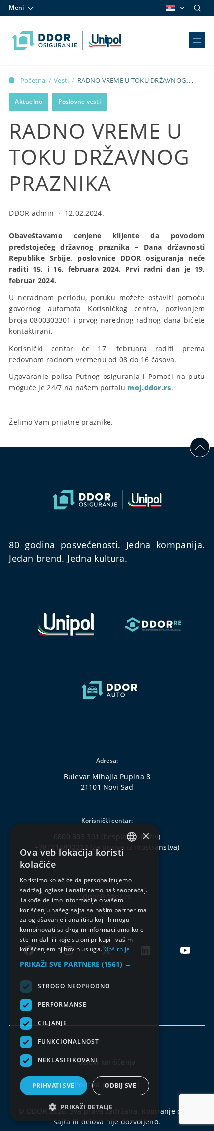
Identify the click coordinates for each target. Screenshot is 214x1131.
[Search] (197, 8)
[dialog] (84, 972)
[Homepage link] (66, 40)
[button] (84, 964)
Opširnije (117, 949)
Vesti (62, 80)
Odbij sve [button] (120, 1085)
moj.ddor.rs (149, 387)
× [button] (145, 836)
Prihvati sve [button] (53, 1085)
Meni (16, 7)
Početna (33, 80)
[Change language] (174, 8)
